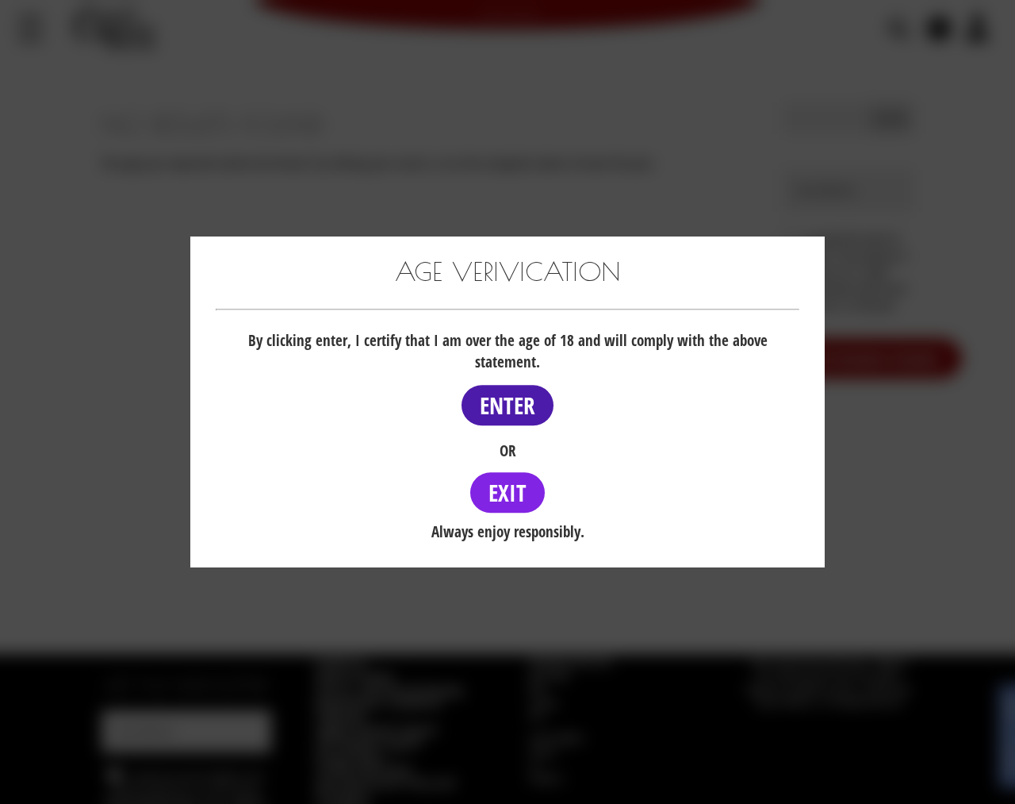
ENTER (507, 405)
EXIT (507, 492)
